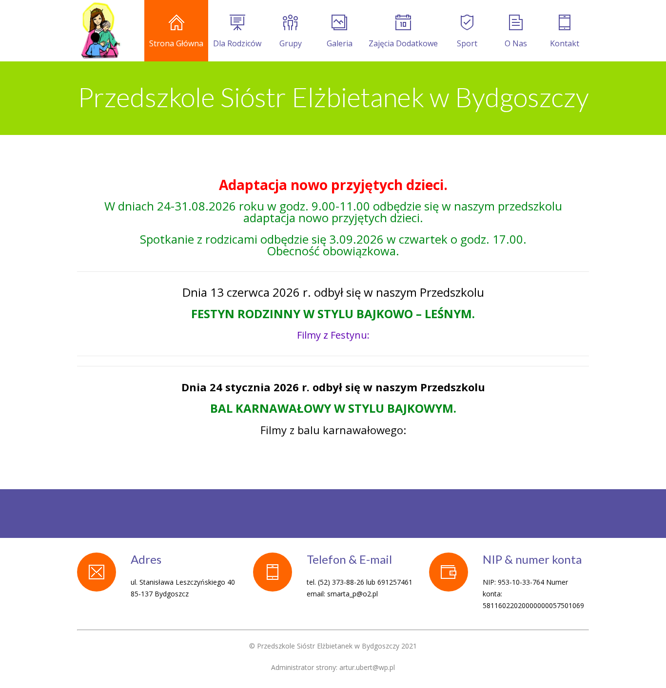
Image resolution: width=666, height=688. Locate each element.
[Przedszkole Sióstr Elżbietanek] (100, 30)
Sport (467, 43)
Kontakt (564, 43)
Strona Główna (176, 43)
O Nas (516, 43)
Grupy (290, 43)
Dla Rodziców (237, 43)
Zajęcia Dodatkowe (403, 43)
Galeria (340, 43)
